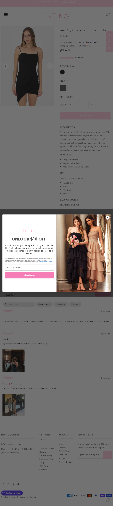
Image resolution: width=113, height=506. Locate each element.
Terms (50, 261)
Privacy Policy (43, 261)
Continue (29, 275)
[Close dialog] (107, 217)
